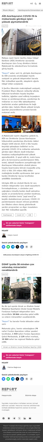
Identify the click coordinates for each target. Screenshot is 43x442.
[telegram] (13, 247)
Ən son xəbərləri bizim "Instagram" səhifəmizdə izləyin (20, 224)
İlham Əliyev (8, 10)
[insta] (9, 418)
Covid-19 (20, 215)
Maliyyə (4, 26)
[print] (26, 247)
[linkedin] (22, 247)
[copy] (31, 247)
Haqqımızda (6, 395)
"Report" (5, 73)
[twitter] (17, 247)
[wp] (8, 247)
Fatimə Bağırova (14, 367)
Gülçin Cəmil (13, 235)
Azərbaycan (7, 215)
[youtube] (30, 418)
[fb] (3, 247)
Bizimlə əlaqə (30, 395)
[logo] (7, 3)
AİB (29, 215)
